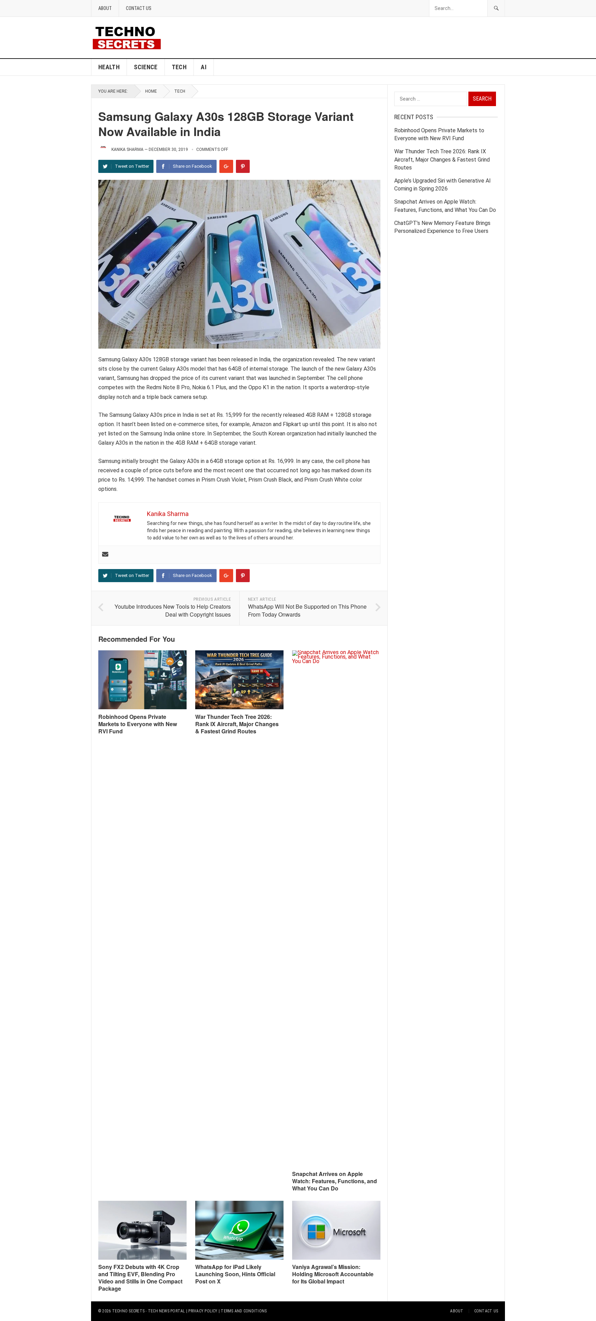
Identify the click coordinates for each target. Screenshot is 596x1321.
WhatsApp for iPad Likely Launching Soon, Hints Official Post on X (235, 1274)
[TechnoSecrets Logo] (129, 37)
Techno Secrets (128, 1311)
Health (109, 67)
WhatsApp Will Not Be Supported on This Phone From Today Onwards (307, 610)
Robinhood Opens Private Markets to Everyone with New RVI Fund (137, 724)
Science (146, 67)
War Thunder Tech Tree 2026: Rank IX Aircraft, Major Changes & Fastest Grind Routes (237, 724)
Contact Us (138, 8)
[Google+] (226, 166)
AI (204, 67)
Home (151, 91)
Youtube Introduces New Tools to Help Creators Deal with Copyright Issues (173, 610)
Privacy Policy (202, 1311)
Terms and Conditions (244, 1311)
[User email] (105, 554)
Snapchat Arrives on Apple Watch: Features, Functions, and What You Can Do (334, 1181)
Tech (179, 67)
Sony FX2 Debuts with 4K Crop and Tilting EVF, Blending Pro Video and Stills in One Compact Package (140, 1277)
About (105, 8)
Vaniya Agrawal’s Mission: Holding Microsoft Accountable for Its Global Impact (333, 1274)
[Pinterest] (243, 166)
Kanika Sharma (127, 149)
